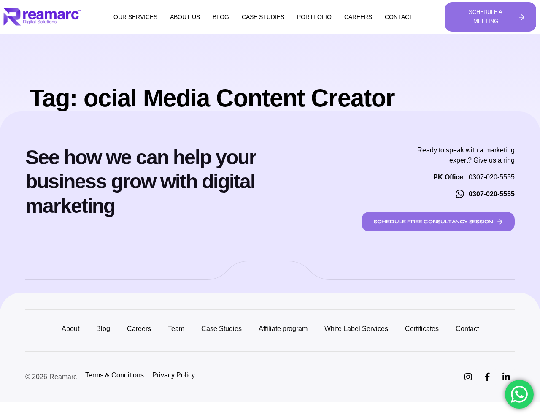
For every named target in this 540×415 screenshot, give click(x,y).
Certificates (422, 328)
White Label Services (356, 328)
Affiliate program (283, 328)
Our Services (135, 17)
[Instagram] (468, 377)
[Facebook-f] (487, 377)
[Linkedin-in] (506, 377)
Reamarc (63, 376)
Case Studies (263, 17)
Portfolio (314, 17)
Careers (358, 17)
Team (176, 328)
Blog (221, 17)
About (70, 328)
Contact (399, 17)
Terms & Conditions (114, 375)
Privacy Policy (173, 375)
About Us (185, 17)
